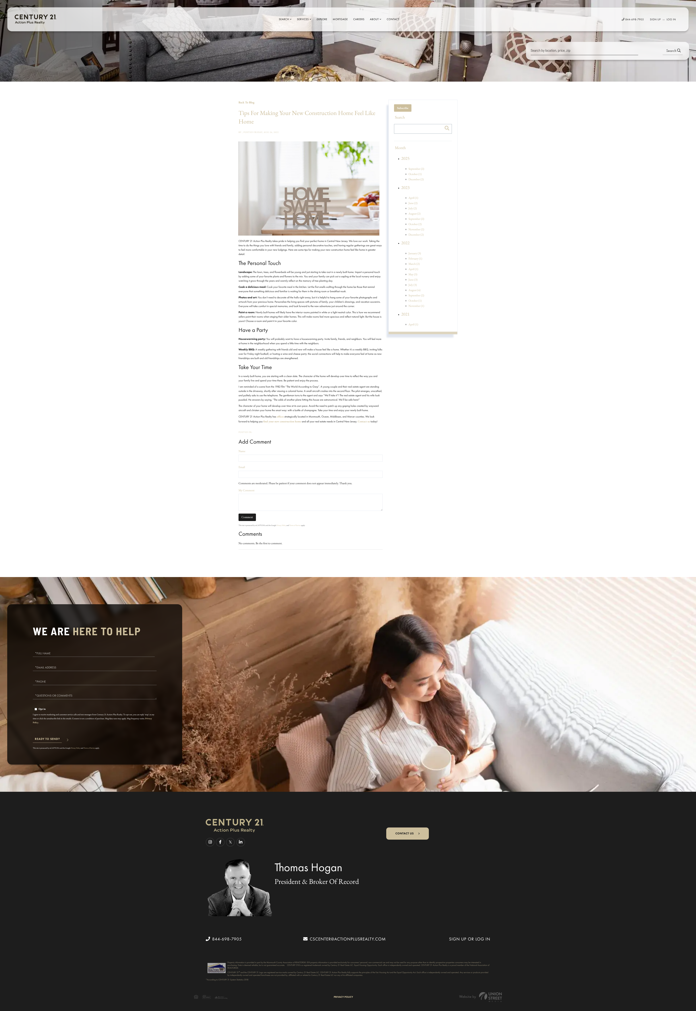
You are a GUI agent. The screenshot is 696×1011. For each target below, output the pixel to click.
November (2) (416, 229)
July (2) (413, 208)
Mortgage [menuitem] (340, 19)
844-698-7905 (634, 19)
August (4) (414, 290)
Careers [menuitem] (358, 19)
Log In (671, 19)
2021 (405, 314)
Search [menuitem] (284, 19)
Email (242, 467)
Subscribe (403, 108)
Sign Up (655, 19)
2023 (405, 187)
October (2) (415, 224)
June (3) (413, 279)
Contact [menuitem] (393, 19)
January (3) (415, 253)
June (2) (413, 203)
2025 (405, 158)
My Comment (246, 490)
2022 (405, 243)
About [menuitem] (374, 19)
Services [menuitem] (303, 19)
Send (47, 740)
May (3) (413, 274)
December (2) (416, 179)
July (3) (413, 285)
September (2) (416, 169)
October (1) (415, 174)
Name (242, 451)
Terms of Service (295, 525)
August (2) (414, 213)
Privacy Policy (281, 525)
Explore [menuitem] (322, 19)
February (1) (415, 258)
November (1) (416, 306)
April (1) (413, 198)
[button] (673, 51)
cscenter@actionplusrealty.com (348, 939)
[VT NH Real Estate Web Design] (480, 997)
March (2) (414, 264)
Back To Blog (246, 102)
